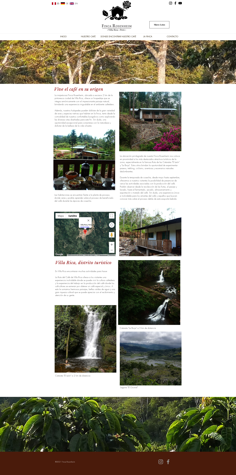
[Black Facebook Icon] (175, 3)
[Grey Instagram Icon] (161, 462)
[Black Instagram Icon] (171, 3)
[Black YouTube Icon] (180, 3)
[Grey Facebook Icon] (168, 462)
